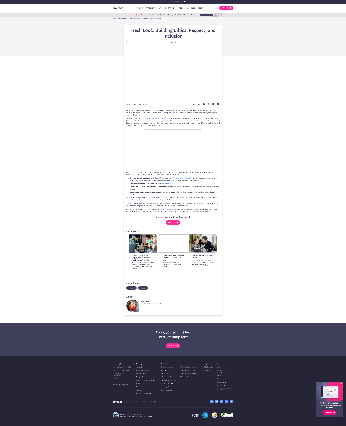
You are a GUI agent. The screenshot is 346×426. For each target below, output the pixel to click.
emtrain (143, 288)
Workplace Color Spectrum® (181, 178)
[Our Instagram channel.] (212, 401)
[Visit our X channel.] (221, 401)
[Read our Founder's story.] (195, 415)
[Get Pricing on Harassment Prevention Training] (329, 400)
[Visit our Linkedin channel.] (231, 401)
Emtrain (129, 197)
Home (114, 18)
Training (139, 364)
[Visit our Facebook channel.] (217, 401)
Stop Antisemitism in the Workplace (172, 256)
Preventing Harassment (120, 364)
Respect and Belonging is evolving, (161, 118)
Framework (184, 364)
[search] (217, 8)
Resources (220, 364)
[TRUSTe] (227, 416)
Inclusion (131, 18)
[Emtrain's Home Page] (118, 8)
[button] (204, 104)
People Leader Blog (122, 18)
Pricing (204, 364)
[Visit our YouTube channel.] (226, 401)
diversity (131, 288)
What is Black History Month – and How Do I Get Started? (202, 257)
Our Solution (165, 364)
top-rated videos (170, 209)
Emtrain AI (168, 183)
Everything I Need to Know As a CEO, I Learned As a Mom (143, 257)
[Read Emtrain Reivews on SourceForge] (214, 415)
